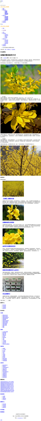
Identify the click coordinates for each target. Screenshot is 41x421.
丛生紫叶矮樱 (5, 331)
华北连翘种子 (6, 293)
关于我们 (2, 409)
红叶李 (4, 336)
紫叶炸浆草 (5, 358)
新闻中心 (4, 15)
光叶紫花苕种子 (6, 367)
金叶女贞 (4, 342)
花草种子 (2, 362)
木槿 (3, 339)
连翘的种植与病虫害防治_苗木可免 (7, 382)
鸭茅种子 (4, 366)
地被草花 (2, 346)
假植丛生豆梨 (5, 322)
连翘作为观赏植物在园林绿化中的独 (7, 390)
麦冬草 (4, 351)
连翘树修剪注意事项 (8, 222)
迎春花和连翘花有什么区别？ (11, 270)
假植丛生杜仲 (5, 315)
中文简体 (4, 30)
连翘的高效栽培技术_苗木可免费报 (7, 381)
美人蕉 (4, 350)
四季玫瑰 (4, 335)
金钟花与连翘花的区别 (9, 246)
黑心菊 (4, 357)
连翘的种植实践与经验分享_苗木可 (7, 387)
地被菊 (4, 348)
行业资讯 (13, 49)
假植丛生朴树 (5, 316)
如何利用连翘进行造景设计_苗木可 (7, 391)
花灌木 (1, 329)
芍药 (3, 352)
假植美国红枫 (5, 318)
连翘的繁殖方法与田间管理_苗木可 (7, 385)
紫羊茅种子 (5, 370)
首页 (5, 49)
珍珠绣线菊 (5, 360)
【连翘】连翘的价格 (8, 198)
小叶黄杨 (4, 340)
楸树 (3, 326)
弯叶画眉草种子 (6, 371)
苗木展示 (2, 394)
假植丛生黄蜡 (5, 321)
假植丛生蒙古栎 (6, 317)
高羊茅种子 (5, 377)
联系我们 (4, 22)
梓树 (3, 327)
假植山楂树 (5, 325)
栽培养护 (4, 308)
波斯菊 (4, 356)
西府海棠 (4, 337)
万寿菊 (4, 355)
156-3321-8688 (4, 6)
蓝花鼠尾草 (5, 359)
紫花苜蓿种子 (5, 365)
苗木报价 (4, 306)
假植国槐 (4, 319)
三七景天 (4, 349)
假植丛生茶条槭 (6, 320)
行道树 (1, 312)
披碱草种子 (5, 369)
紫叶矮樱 (4, 332)
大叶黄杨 (4, 341)
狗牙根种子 (5, 376)
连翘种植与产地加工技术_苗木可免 (7, 389)
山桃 (3, 338)
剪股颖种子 (5, 375)
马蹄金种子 (5, 372)
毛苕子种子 (5, 368)
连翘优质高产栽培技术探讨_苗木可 (7, 388)
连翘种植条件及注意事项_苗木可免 (7, 386)
